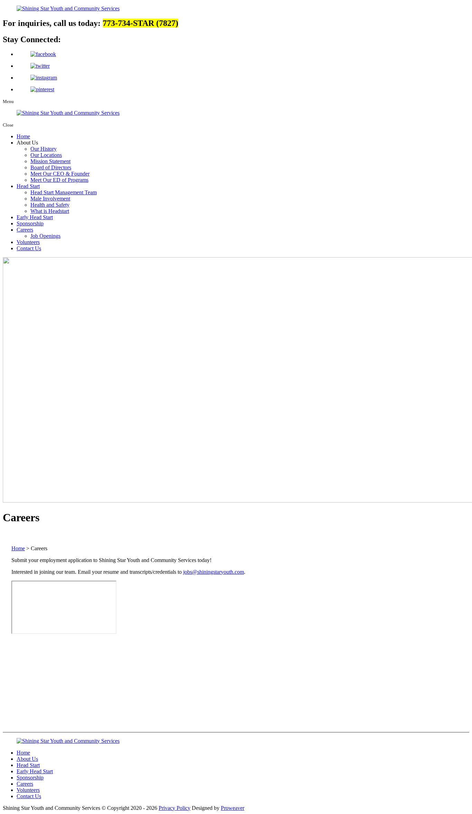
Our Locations (46, 155)
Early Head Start (35, 217)
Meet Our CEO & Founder (59, 174)
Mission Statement (50, 161)
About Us (27, 759)
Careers (25, 230)
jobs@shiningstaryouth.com (213, 572)
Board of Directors (50, 167)
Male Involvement (50, 199)
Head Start (28, 186)
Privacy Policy (174, 808)
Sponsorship (30, 223)
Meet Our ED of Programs (59, 180)
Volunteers (28, 242)
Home (23, 136)
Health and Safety (49, 205)
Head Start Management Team (63, 192)
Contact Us (29, 248)
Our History (43, 149)
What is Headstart (49, 211)
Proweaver (232, 808)
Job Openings (45, 236)
